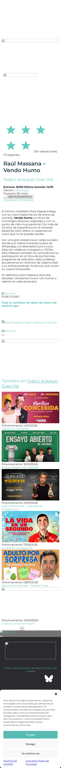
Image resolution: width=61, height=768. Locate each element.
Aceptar (30, 734)
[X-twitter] (21, 678)
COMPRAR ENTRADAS (18, 200)
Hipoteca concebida (15, 428)
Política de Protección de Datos (23, 668)
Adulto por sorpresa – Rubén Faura (25, 585)
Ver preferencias (31, 753)
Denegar (30, 744)
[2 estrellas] (25, 129)
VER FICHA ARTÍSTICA (20, 197)
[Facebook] (12, 678)
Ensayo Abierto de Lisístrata (20, 467)
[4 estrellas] (10, 144)
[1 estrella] (10, 129)
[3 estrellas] (40, 129)
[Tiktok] (39, 678)
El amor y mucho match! (18, 623)
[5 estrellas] (25, 144)
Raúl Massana (14, 322)
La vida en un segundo (17, 548)
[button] (56, 694)
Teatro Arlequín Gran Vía (28, 179)
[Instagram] (30, 678)
